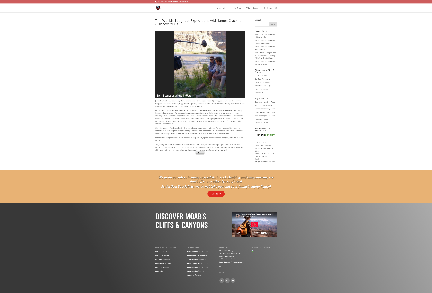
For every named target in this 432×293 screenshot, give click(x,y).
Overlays (241, 33)
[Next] (241, 64)
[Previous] (159, 64)
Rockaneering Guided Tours (265, 116)
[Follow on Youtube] (233, 280)
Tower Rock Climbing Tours (265, 109)
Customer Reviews (261, 89)
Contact (256, 8)
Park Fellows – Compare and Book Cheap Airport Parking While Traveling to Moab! (265, 55)
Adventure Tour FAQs (263, 86)
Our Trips (237, 8)
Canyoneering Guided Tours (265, 102)
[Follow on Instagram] (227, 280)
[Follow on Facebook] (221, 280)
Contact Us (259, 93)
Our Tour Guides (261, 75)
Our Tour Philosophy (262, 79)
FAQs (248, 8)
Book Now (268, 8)
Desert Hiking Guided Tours (265, 112)
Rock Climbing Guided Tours (265, 105)
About (225, 8)
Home (218, 8)
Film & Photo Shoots (262, 82)
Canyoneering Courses (263, 119)
